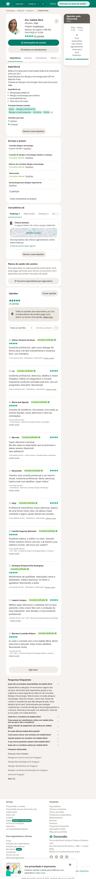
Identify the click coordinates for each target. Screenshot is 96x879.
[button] (33, 43)
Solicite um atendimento (77, 59)
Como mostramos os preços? (23, 198)
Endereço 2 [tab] (43, 213)
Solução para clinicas (15, 846)
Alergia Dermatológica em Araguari (23, 761)
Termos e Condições (15, 823)
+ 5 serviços (14, 191)
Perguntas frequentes (59, 826)
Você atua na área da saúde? (72, 3)
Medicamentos (56, 817)
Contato (9, 817)
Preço (8, 840)
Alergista (20, 10)
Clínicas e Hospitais (57, 809)
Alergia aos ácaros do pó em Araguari (24, 757)
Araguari (42, 225)
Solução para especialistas (17, 843)
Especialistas (55, 806)
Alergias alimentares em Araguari (23, 766)
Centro (36, 225)
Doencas (53, 823)
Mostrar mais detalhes (34, 132)
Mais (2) (11, 778)
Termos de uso (12, 855)
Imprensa (10, 826)
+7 (52, 112)
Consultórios (41, 58)
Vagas (18, 820)
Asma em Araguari (16, 774)
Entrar (53, 3)
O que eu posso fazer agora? (22, 246)
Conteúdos (11, 852)
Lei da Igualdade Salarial (17, 829)
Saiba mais (40, 873)
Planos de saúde (56, 812)
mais (10, 85)
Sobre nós (10, 815)
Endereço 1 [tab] (15, 213)
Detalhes (27, 148)
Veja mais (38, 670)
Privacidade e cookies (15, 806)
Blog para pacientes (58, 831)
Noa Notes (13, 849)
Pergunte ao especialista (60, 815)
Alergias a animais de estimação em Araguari (28, 770)
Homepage (10, 10)
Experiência (15, 58)
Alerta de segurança (15, 857)
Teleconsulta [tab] (29, 213)
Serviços (28, 58)
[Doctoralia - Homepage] (9, 3)
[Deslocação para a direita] (59, 58)
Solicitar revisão (48, 358)
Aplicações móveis (57, 829)
